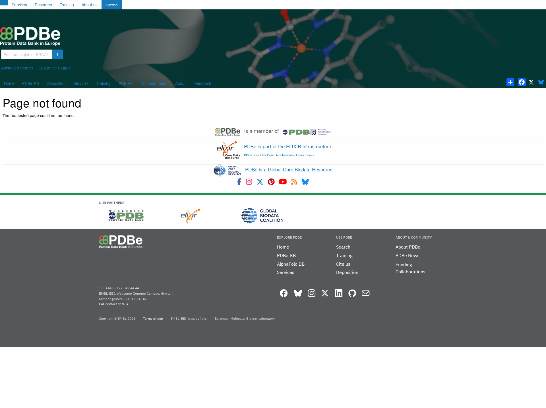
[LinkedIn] (338, 298)
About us (90, 4)
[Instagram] (311, 298)
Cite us (343, 264)
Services (19, 4)
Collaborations (410, 272)
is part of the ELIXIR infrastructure (287, 146)
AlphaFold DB (291, 264)
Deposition (56, 83)
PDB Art (126, 83)
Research (43, 4)
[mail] (366, 298)
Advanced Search (17, 68)
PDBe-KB (30, 83)
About (180, 83)
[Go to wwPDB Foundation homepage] (320, 131)
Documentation (153, 83)
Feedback (202, 83)
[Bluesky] (298, 298)
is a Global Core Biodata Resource (288, 169)
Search (343, 247)
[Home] (30, 36)
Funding (404, 265)
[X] (325, 298)
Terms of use (153, 319)
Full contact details (113, 304)
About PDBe (408, 247)
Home (9, 83)
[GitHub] (352, 298)
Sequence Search (55, 68)
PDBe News (407, 255)
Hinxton (112, 4)
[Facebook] (284, 298)
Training (67, 4)
